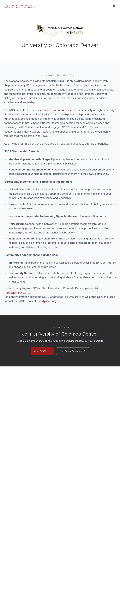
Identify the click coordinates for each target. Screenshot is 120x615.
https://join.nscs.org (16, 292)
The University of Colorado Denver (52, 110)
